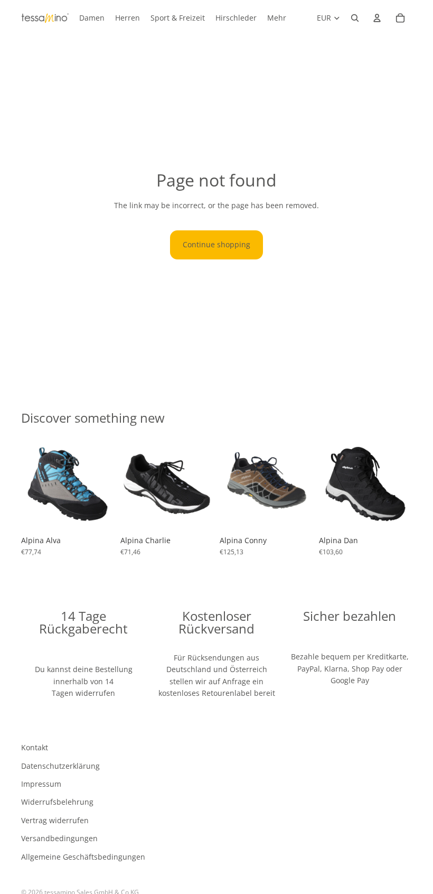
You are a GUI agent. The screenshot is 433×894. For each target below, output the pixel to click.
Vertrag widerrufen (55, 820)
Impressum (41, 784)
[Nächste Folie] (102, 484)
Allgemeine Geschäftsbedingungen (83, 857)
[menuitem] (276, 18)
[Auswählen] (97, 514)
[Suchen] (354, 18)
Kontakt (34, 748)
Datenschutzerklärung (60, 766)
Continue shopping (216, 244)
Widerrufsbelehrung (57, 802)
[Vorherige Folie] (32, 484)
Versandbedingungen (59, 839)
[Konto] (377, 18)
